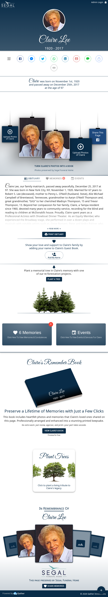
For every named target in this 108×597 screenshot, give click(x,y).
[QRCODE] (9, 58)
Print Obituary (56, 234)
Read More (54, 229)
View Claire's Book (54, 431)
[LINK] (54, 67)
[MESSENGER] (31, 58)
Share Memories (55, 586)
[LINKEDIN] (65, 58)
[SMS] (87, 58)
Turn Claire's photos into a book (54, 166)
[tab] (32, 178)
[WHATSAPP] (54, 58)
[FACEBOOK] (20, 58)
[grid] (54, 138)
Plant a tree (54, 279)
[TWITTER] (42, 58)
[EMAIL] (76, 58)
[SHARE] (99, 58)
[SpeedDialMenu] (101, 590)
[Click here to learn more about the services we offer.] (54, 571)
